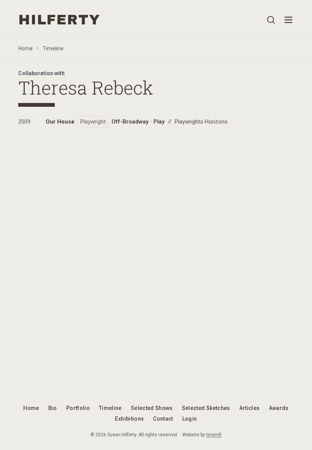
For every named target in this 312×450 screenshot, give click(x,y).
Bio (52, 408)
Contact (163, 419)
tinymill (213, 434)
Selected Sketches (206, 408)
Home (25, 48)
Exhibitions (129, 419)
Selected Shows (152, 408)
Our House (60, 121)
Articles (249, 408)
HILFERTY (59, 19)
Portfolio (78, 408)
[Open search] (271, 20)
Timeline (53, 48)
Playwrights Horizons (201, 121)
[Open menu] (288, 19)
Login (189, 419)
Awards (279, 408)
